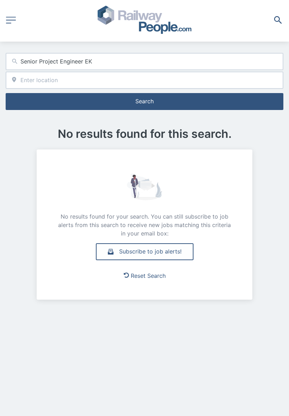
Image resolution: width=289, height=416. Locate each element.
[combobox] (144, 61)
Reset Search (148, 275)
